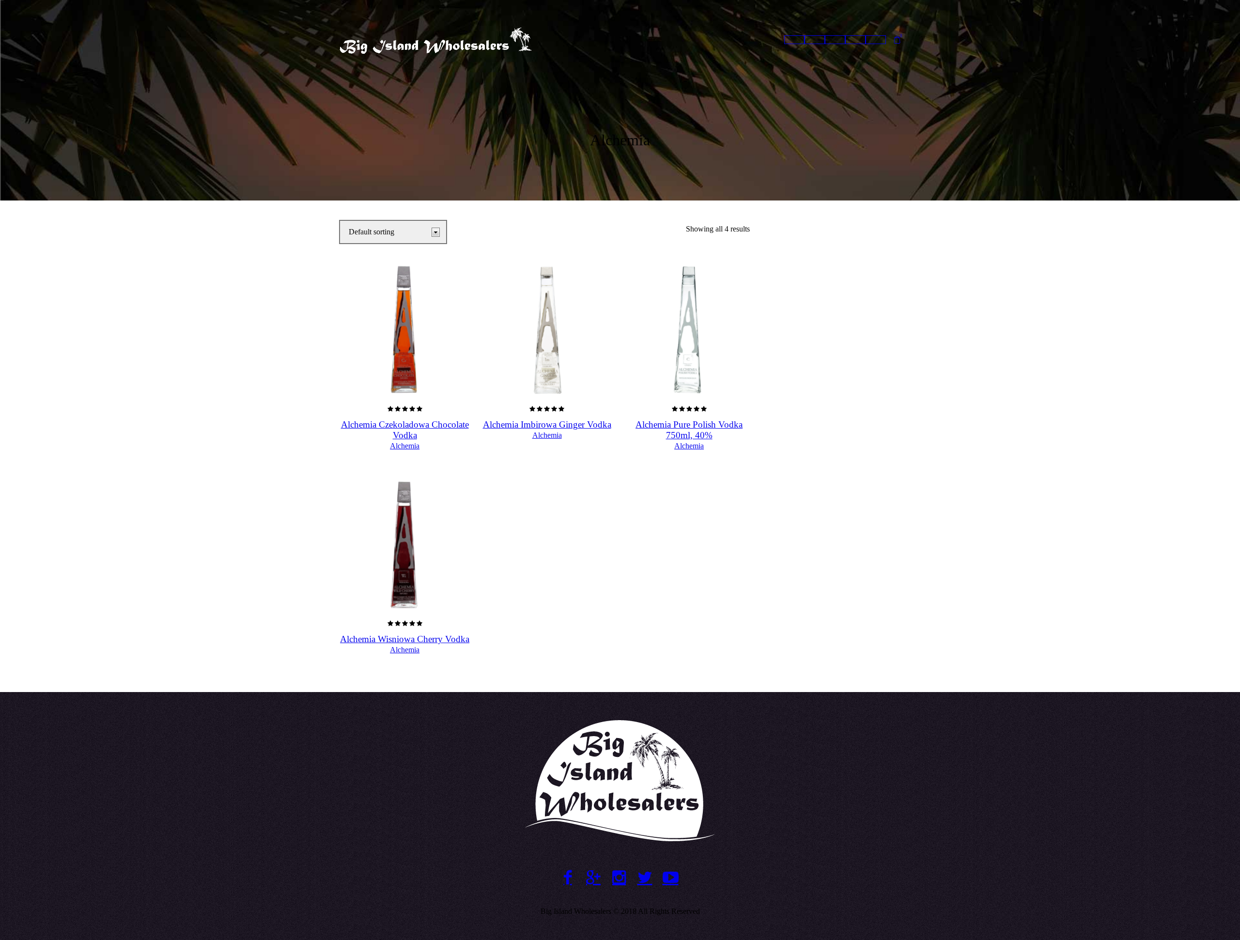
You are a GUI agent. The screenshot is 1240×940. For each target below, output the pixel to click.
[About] (815, 39)
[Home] (794, 39)
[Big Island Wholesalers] (620, 780)
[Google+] (594, 877)
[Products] (835, 39)
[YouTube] (671, 877)
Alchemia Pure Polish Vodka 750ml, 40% (689, 429)
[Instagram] (619, 877)
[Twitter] (645, 877)
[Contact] (876, 39)
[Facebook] (568, 877)
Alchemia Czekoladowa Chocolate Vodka (405, 429)
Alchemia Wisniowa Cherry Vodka (404, 639)
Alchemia (404, 446)
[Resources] (855, 39)
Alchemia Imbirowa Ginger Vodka (547, 424)
